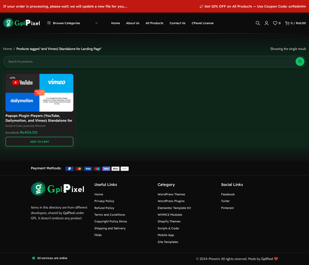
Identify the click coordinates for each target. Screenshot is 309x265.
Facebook (228, 194)
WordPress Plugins (171, 201)
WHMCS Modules (170, 215)
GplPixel (69, 213)
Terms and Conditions (109, 215)
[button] (39, 141)
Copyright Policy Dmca (110, 221)
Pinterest (227, 208)
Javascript (28, 125)
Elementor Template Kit (174, 208)
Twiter (225, 201)
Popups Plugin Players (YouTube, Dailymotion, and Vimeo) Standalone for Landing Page (38, 120)
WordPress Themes (171, 194)
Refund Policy (104, 208)
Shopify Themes (169, 221)
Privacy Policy (104, 201)
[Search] (258, 23)
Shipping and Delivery (109, 228)
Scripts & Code (13, 125)
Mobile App (166, 235)
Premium (40, 125)
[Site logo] (21, 23)
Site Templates (168, 242)
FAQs (98, 235)
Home (7, 49)
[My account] (266, 23)
